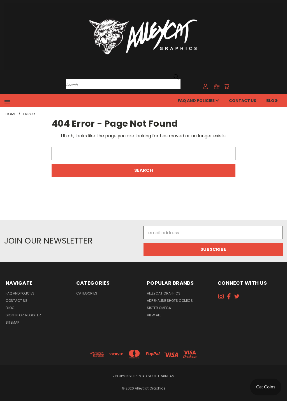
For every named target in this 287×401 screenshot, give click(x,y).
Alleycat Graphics (163, 293)
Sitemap (12, 322)
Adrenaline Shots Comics (170, 300)
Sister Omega (159, 307)
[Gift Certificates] (216, 86)
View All (154, 315)
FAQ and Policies (197, 100)
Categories (86, 293)
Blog (272, 100)
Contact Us (242, 100)
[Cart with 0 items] (226, 86)
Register (33, 315)
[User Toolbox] (205, 86)
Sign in (12, 315)
